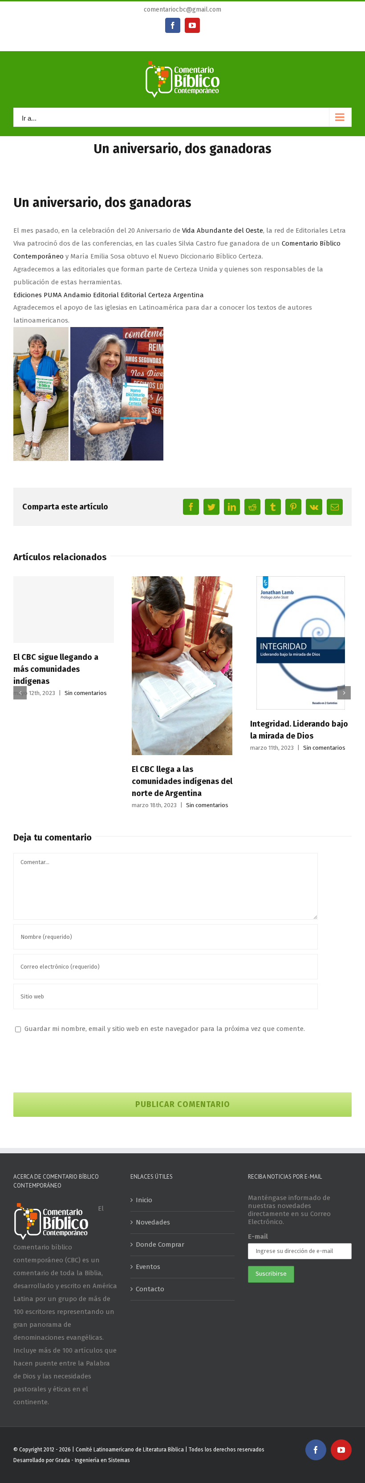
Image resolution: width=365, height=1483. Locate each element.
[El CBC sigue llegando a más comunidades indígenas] (63, 609)
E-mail (258, 1236)
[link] (222, 230)
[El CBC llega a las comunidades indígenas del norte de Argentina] (182, 665)
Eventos (148, 1267)
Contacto (150, 1289)
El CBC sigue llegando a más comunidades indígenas (55, 669)
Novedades (153, 1222)
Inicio (144, 1200)
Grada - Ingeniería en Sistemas (92, 1460)
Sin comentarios (86, 693)
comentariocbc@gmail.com (182, 9)
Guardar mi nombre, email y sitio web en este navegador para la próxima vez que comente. (164, 1029)
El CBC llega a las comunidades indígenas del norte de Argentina (182, 781)
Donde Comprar (160, 1245)
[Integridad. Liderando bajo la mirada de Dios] (300, 642)
